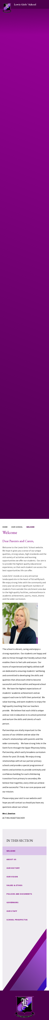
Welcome (30, 527)
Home (4, 527)
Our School (17, 527)
